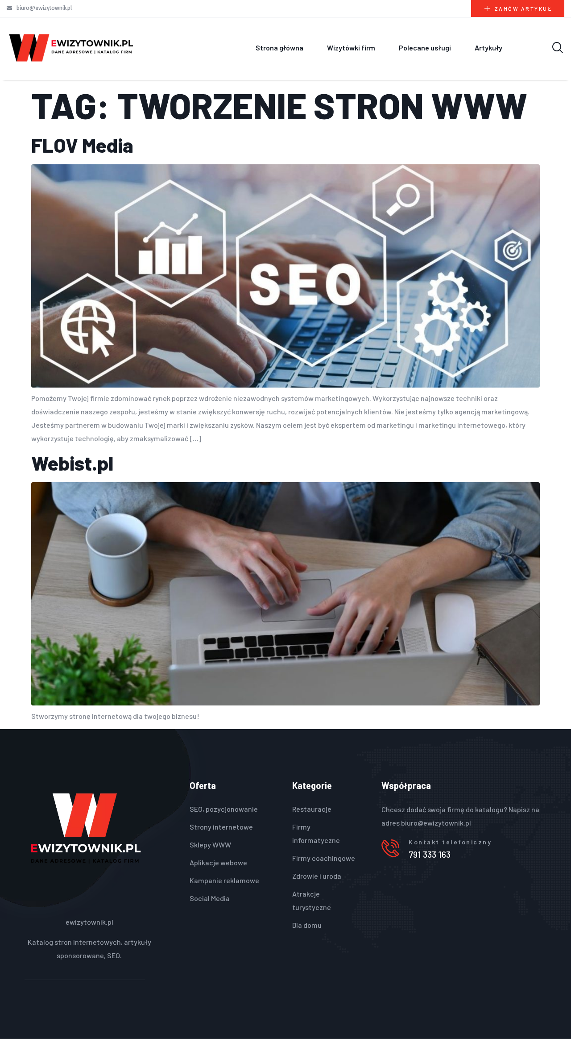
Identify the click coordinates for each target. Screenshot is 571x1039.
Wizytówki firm (351, 47)
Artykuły (488, 47)
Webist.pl (72, 463)
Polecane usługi (425, 47)
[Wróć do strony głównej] (71, 47)
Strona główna (279, 47)
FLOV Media (82, 145)
